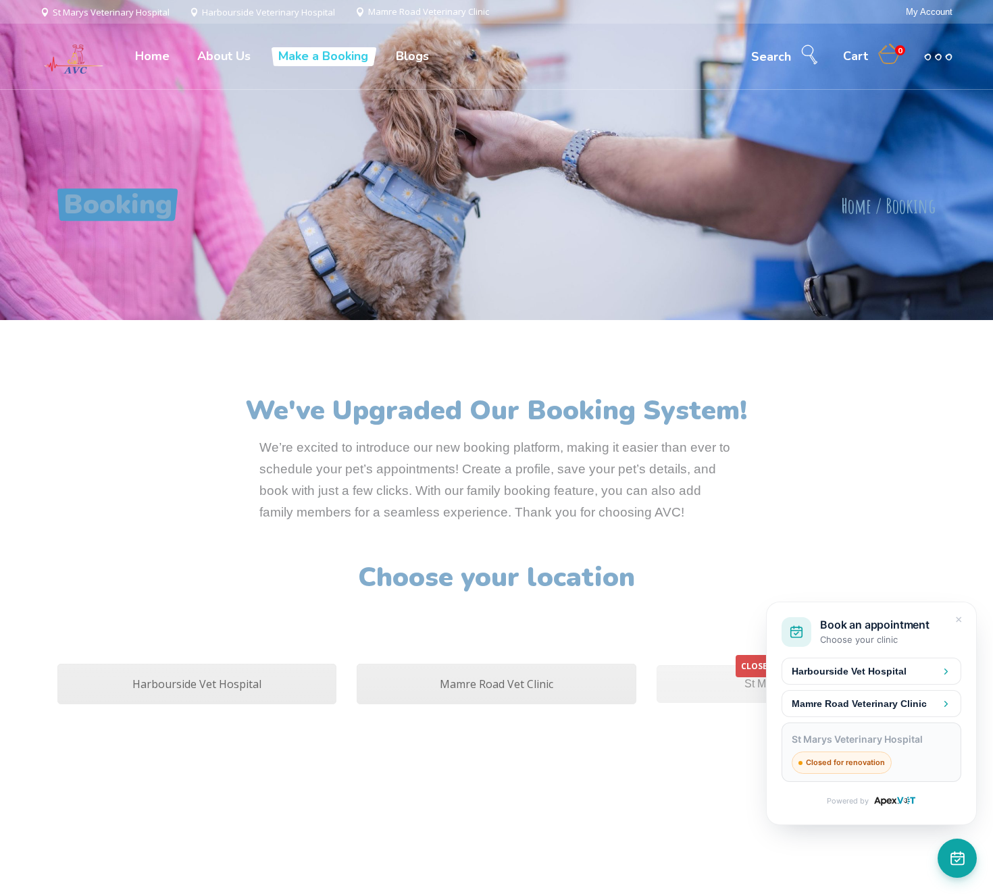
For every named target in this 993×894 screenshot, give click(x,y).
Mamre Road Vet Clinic (496, 684)
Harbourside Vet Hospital (196, 684)
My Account (929, 12)
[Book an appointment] (957, 858)
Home (856, 205)
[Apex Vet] (894, 801)
